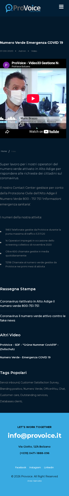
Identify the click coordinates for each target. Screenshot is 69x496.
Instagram (35, 467)
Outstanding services (33, 395)
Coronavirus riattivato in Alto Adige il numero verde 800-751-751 (27, 304)
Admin (22, 51)
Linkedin (49, 467)
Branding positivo (11, 388)
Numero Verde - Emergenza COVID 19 (25, 357)
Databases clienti (11, 401)
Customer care (9, 395)
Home (4, 151)
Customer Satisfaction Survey (40, 382)
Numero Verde (33, 388)
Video (34, 51)
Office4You (51, 388)
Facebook (20, 467)
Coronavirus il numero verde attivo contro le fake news (33, 318)
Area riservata (34, 481)
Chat (62, 388)
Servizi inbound (10, 382)
